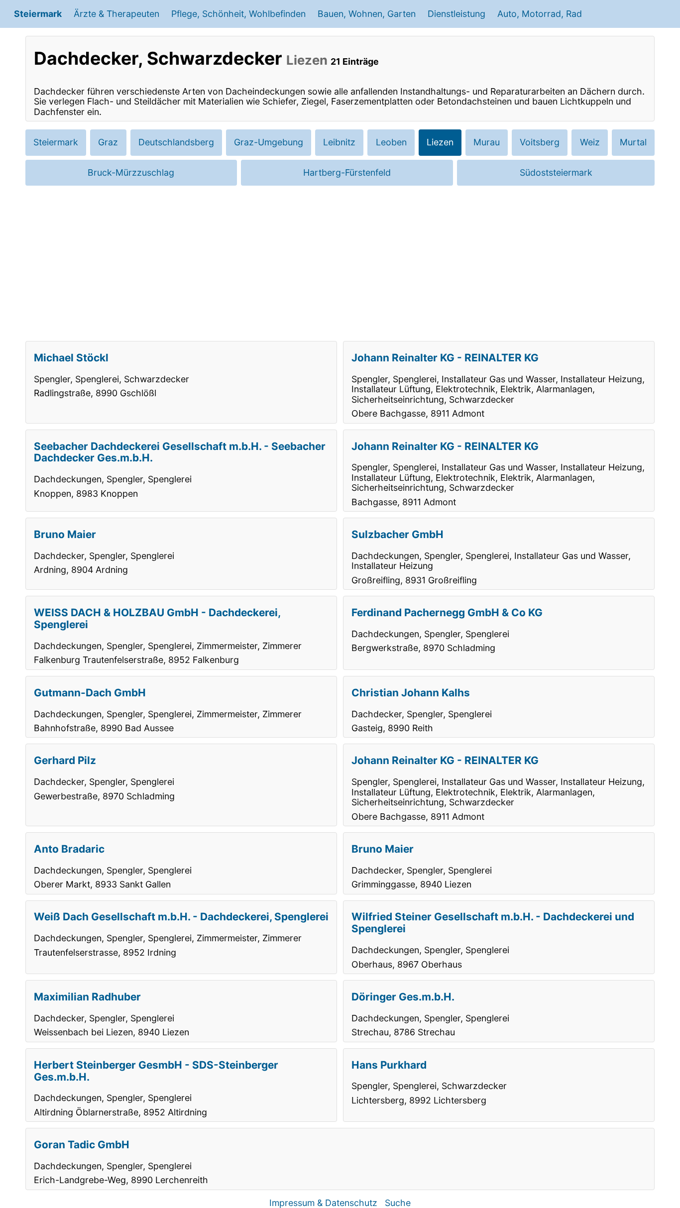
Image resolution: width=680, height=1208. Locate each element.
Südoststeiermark (556, 172)
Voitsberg (540, 142)
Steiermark (38, 13)
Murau (486, 142)
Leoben (391, 142)
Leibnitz (339, 142)
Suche (398, 1203)
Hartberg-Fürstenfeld (347, 172)
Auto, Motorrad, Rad (539, 13)
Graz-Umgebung (268, 142)
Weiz (590, 142)
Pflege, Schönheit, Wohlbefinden (238, 13)
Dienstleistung (456, 13)
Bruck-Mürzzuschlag (131, 172)
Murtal (633, 142)
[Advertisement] (340, 263)
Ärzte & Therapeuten (116, 13)
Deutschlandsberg (176, 142)
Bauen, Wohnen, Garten (367, 13)
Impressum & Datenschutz (323, 1203)
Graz (108, 142)
